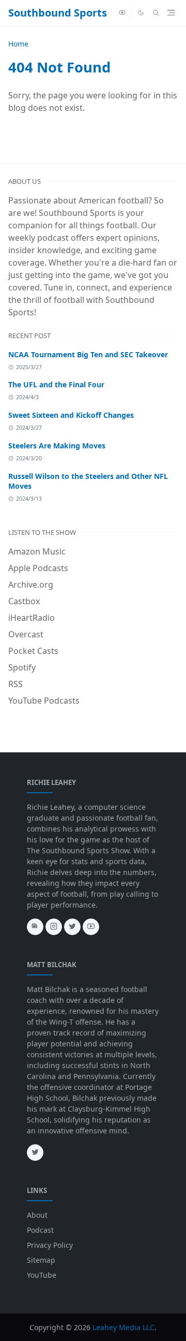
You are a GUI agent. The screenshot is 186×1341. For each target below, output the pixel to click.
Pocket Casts (33, 651)
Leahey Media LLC (123, 1327)
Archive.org (30, 584)
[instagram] (53, 927)
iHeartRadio (31, 617)
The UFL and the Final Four (56, 384)
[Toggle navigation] (171, 13)
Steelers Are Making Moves (56, 445)
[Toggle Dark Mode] (141, 12)
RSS (15, 684)
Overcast (25, 634)
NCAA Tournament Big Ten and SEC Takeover (88, 354)
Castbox (24, 601)
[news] (35, 927)
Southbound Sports (57, 13)
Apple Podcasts (38, 568)
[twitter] (72, 927)
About (37, 1215)
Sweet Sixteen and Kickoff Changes (71, 415)
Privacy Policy (50, 1245)
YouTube (41, 1275)
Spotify (22, 667)
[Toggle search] (156, 13)
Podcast (40, 1230)
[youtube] (122, 13)
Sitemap (41, 1260)
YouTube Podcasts (44, 700)
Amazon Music (37, 551)
